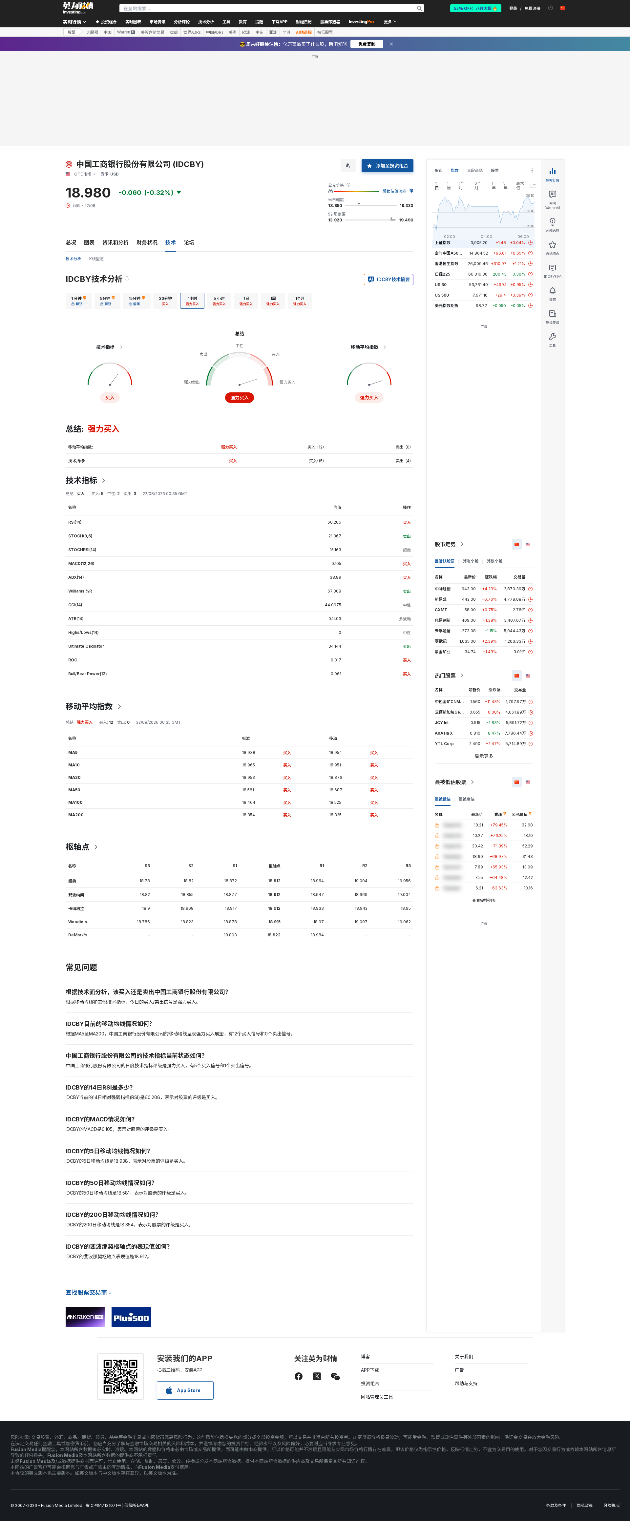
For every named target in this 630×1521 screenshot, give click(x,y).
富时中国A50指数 (450, 253)
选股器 (92, 32)
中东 (259, 32)
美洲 (233, 32)
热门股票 (445, 675)
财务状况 (147, 242)
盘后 (174, 32)
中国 (108, 32)
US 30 (441, 284)
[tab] (79, 301)
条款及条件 (556, 1505)
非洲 (286, 32)
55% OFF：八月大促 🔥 (475, 8)
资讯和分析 (115, 242)
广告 (459, 1370)
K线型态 (96, 258)
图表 (89, 242)
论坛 (189, 242)
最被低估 (443, 799)
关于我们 (464, 1356)
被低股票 (325, 32)
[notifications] (551, 8)
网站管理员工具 (377, 1397)
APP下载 (370, 1370)
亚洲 (273, 32)
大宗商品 (475, 170)
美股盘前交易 (152, 32)
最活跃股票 (444, 561)
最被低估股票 (450, 782)
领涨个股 (470, 561)
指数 (455, 170)
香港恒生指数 (446, 263)
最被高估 (466, 799)
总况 (71, 242)
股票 (71, 32)
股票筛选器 (330, 21)
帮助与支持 (466, 1383)
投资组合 (370, 1383)
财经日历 (304, 21)
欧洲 (246, 32)
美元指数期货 (446, 305)
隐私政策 (585, 1505)
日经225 (442, 274)
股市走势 (445, 544)
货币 (439, 170)
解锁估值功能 (394, 191)
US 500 (442, 295)
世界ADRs (191, 32)
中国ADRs (214, 32)
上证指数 (443, 242)
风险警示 (611, 1505)
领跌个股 (494, 561)
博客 (365, 1356)
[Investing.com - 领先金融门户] (78, 8)
